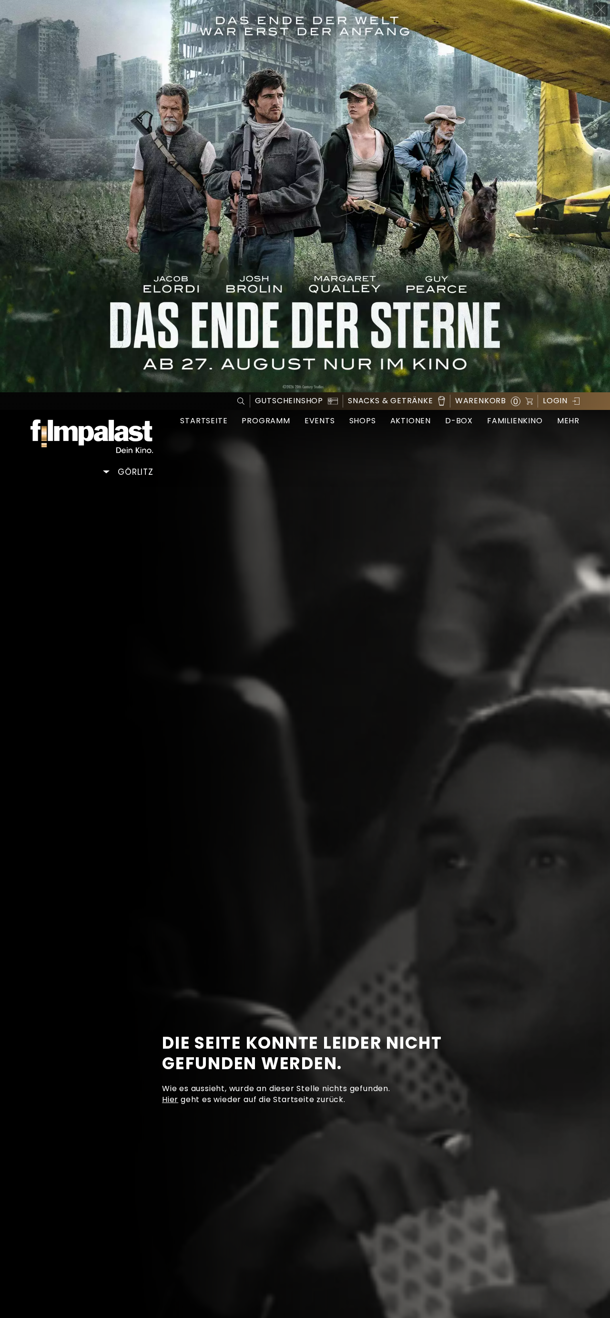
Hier (170, 1099)
